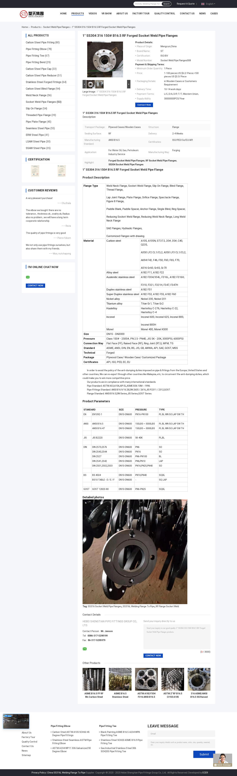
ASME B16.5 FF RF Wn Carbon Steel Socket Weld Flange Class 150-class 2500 (94, 695)
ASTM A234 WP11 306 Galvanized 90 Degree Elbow (71, 750)
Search (166, 4)
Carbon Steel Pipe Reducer (41, 75)
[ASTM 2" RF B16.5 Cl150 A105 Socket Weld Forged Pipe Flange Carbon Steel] (172, 679)
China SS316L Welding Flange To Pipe (66, 772)
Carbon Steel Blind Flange (40, 88)
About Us (122, 13)
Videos (93, 13)
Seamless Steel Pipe (38, 128)
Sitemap (26, 755)
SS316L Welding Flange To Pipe (139, 606)
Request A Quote (186, 3)
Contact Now (144, 105)
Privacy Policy (39, 772)
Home (63, 13)
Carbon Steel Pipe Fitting (40, 42)
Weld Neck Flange (36, 95)
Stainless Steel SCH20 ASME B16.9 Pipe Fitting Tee (122, 742)
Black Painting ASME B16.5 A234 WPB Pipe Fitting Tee (120, 734)
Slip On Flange (34, 108)
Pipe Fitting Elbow (36, 49)
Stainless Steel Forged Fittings (43, 82)
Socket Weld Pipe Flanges (56, 27)
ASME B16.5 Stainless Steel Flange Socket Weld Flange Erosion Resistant (120, 695)
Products (77, 13)
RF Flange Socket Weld (167, 606)
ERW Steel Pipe (35, 134)
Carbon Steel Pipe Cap (38, 68)
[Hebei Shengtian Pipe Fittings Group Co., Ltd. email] (30, 277)
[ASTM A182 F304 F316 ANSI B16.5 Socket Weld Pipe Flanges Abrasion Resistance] (146, 679)
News (202, 13)
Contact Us (187, 13)
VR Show (107, 13)
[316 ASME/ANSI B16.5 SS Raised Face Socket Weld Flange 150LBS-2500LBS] (199, 679)
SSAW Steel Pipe (35, 148)
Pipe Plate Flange (36, 121)
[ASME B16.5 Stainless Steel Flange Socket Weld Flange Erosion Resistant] (120, 679)
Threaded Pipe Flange (38, 115)
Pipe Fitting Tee (35, 55)
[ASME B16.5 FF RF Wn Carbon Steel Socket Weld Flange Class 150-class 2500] (94, 679)
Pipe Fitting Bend (35, 62)
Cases (214, 13)
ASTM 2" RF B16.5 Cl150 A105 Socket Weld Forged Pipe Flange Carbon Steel (172, 695)
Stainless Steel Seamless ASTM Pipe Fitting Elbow (72, 742)
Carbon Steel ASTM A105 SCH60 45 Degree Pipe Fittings (70, 734)
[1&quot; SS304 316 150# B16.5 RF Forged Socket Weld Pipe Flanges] (105, 60)
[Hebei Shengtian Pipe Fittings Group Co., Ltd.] (32, 14)
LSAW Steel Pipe (35, 141)
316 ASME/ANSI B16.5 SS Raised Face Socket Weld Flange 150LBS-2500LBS (199, 695)
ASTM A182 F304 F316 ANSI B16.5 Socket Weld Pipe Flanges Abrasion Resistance (146, 695)
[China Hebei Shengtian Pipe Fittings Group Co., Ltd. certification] (35, 171)
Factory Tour (141, 13)
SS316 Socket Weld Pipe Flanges (105, 606)
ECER (205, 772)
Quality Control (164, 13)
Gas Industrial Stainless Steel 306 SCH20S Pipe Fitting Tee (118, 750)
